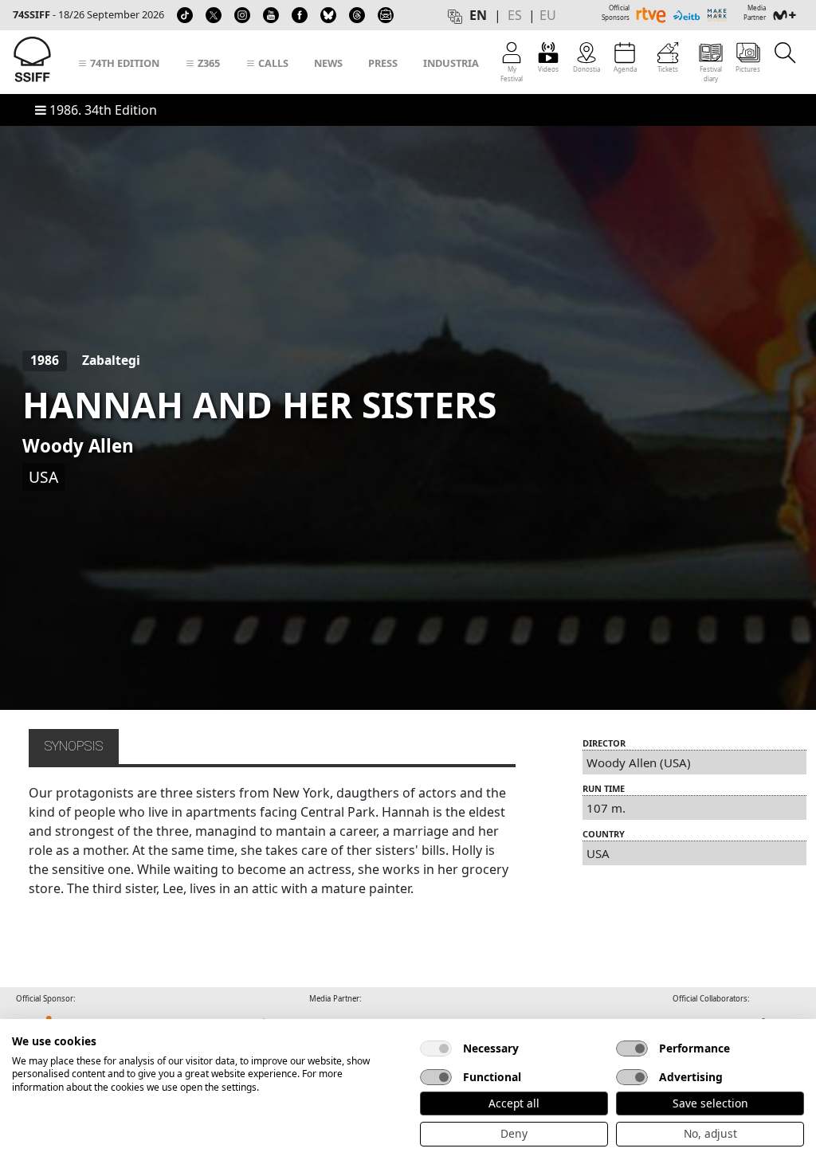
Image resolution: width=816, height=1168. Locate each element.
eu (547, 15)
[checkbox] (436, 1048)
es (515, 15)
